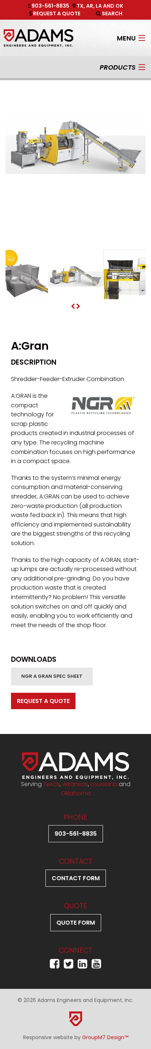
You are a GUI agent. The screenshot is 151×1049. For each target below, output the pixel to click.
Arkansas (75, 784)
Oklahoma (76, 793)
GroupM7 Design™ (105, 1037)
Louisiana (104, 784)
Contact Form (76, 878)
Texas (51, 784)
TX (80, 5)
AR (89, 5)
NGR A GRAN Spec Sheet (51, 676)
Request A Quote (56, 13)
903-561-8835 (49, 5)
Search (111, 13)
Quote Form (75, 922)
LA (99, 5)
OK (119, 5)
